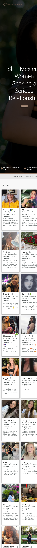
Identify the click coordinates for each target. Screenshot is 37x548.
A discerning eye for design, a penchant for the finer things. (10, 475)
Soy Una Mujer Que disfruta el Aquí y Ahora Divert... (10, 260)
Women (28, 176)
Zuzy (24, 294)
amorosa (5, 387)
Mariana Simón (28, 378)
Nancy (25, 462)
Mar (24, 210)
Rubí (5, 252)
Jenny (25, 252)
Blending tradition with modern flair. (10, 471)
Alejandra (7, 420)
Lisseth (25, 546)
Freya (5, 462)
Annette (6, 294)
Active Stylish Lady (8, 218)
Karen (5, 210)
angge (5, 378)
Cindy (24, 420)
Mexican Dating (17, 176)
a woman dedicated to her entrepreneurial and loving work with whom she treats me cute (10, 391)
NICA (5, 504)
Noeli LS (26, 336)
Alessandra (8, 336)
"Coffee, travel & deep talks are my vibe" (10, 513)
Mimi (24, 504)
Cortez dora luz (9, 546)
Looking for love (7, 429)
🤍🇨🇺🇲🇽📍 (6, 345)
